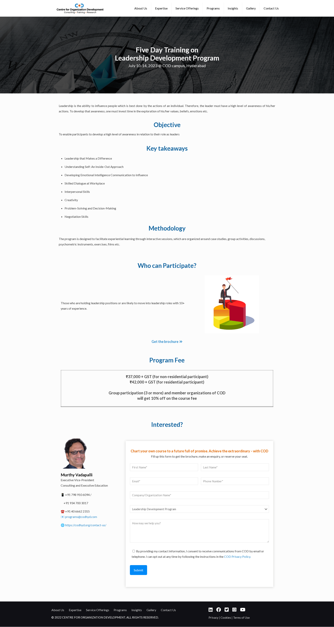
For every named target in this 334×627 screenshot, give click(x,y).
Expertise (75, 610)
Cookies (226, 617)
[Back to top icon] (315, 619)
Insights (136, 610)
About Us (57, 610)
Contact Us (168, 610)
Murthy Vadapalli (76, 474)
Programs (120, 610)
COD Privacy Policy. (237, 556)
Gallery (151, 610)
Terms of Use (241, 617)
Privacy (214, 617)
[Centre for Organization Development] (80, 8)
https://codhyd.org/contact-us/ (85, 525)
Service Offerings (97, 610)
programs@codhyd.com (81, 517)
